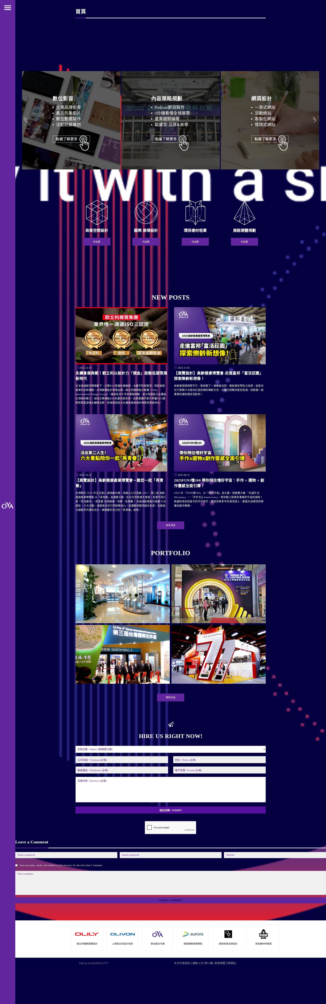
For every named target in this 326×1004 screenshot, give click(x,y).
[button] (315, 120)
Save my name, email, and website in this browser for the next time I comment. (61, 865)
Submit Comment (171, 900)
